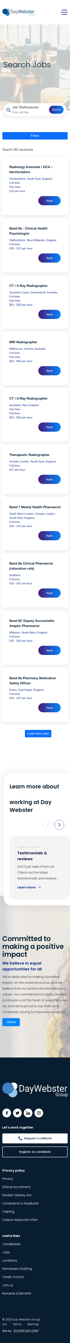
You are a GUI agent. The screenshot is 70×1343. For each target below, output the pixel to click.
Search (56, 109)
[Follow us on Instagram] (38, 1113)
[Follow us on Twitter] (17, 1113)
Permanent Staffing (17, 1268)
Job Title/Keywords (25, 107)
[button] (47, 825)
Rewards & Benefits (16, 1293)
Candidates (11, 1244)
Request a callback (38, 1138)
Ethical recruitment (16, 1187)
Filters (35, 135)
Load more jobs (38, 733)
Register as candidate (35, 1152)
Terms (17, 1324)
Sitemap (33, 1324)
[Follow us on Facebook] (6, 1113)
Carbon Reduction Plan (20, 1220)
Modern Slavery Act (17, 1195)
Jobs (6, 1252)
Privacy (7, 1178)
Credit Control (13, 1277)
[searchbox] (29, 112)
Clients (11, 1022)
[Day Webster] (18, 12)
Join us (7, 1285)
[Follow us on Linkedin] (28, 1113)
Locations (9, 1260)
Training (8, 1211)
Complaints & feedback (20, 1203)
